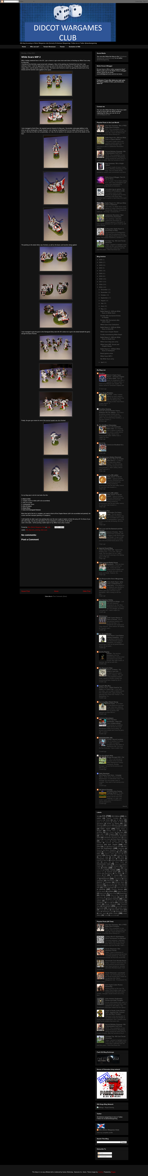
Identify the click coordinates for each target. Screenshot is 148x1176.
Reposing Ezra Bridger (113, 601)
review (102, 895)
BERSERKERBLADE (105, 738)
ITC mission (115, 875)
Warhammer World (121, 911)
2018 (101, 279)
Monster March (119, 882)
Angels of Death (118, 822)
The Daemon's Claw (105, 668)
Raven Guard (113, 893)
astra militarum (119, 825)
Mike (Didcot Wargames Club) (109, 1130)
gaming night (107, 862)
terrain (99, 904)
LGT (113, 877)
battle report (105, 829)
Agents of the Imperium (103, 821)
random (110, 891)
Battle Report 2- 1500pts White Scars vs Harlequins (110, 349)
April (102, 362)
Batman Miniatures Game (109, 827)
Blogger (113, 1172)
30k (98, 816)
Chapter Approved (117, 841)
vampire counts (122, 908)
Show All (125, 806)
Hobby (105, 868)
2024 (101, 262)
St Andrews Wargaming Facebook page (112, 57)
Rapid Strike (103, 893)
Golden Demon (118, 864)
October (103, 295)
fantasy (114, 857)
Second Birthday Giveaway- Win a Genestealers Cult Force (115, 152)
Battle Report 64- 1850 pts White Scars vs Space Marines (115, 138)
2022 (101, 268)
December (104, 289)
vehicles (102, 909)
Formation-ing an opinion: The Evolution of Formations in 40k (115, 190)
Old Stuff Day (111, 886)
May (102, 309)
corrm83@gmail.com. (104, 114)
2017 (101, 281)
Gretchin (109, 653)
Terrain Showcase (49, 46)
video (107, 910)
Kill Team (107, 877)
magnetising (117, 879)
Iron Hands (118, 873)
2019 (101, 276)
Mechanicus (111, 880)
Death (105, 846)
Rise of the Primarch (117, 895)
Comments (103, 1156)
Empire (119, 853)
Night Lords (109, 884)
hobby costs (116, 868)
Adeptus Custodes (112, 818)
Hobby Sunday (110, 870)
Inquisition (99, 873)
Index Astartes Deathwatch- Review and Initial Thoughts (114, 999)
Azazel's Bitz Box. (105, 686)
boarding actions (104, 835)
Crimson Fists (119, 842)
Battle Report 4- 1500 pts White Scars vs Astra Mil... (110, 328)
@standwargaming (103, 59)
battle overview (122, 827)
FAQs (122, 857)
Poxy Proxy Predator (106, 393)
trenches (124, 906)
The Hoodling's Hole (106, 755)
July (102, 303)
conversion (108, 842)
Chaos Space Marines (120, 839)
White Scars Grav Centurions (109, 324)
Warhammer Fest (108, 911)
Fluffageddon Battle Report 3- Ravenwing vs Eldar (114, 229)
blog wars (31, 530)
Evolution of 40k (74, 46)
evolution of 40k (122, 855)
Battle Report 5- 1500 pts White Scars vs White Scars (110, 312)
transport (118, 906)
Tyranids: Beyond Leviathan (115, 739)
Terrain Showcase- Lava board (115, 973)
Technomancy (121, 902)
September (104, 298)
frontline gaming (115, 860)
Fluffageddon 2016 (102, 858)
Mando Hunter (111, 703)
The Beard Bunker (105, 634)
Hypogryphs (110, 564)
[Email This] (55, 527)
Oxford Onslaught (108, 887)
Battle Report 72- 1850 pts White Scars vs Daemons (115, 204)
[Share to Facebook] (61, 527)
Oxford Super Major (122, 887)
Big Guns (110, 394)
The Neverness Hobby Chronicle (110, 457)
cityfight (99, 842)
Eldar (98, 853)
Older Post (86, 591)
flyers (113, 858)
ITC (105, 875)
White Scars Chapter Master (109, 332)
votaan (98, 911)
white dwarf (102, 913)
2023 (101, 265)
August (103, 300)
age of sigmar (118, 820)
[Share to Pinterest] (63, 527)
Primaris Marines (117, 889)
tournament (106, 906)
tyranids (101, 908)
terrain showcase (111, 904)
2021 (101, 270)
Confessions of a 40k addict (108, 475)
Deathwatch (108, 848)
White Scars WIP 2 (106, 356)
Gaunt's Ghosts (119, 862)
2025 (101, 259)
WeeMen (102, 373)
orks (98, 887)
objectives (100, 886)
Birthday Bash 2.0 (112, 830)
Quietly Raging (104, 652)
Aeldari (108, 820)
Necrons (99, 884)
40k (27, 530)
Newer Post (25, 591)
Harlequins (116, 866)
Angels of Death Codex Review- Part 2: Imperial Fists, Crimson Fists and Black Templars (115, 1012)
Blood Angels (123, 834)
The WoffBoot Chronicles (107, 425)
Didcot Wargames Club (112, 850)
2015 (101, 287)
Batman (99, 827)
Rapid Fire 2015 (122, 891)
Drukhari (113, 852)
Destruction (99, 850)
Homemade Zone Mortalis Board (115, 961)
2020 (101, 273)
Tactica (108, 902)
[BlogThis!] (57, 527)
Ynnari (106, 915)
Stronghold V (100, 902)
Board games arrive (106, 353)
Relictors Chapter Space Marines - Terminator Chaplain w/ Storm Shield (115, 376)
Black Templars (110, 832)
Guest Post (106, 866)
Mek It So (102, 443)
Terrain (62, 46)
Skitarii (122, 897)
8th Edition (116, 816)
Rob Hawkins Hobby (106, 600)
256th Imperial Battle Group (108, 562)
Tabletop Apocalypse (106, 718)
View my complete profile (105, 1132)
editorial (121, 852)
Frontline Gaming (105, 409)
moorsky (100, 1172)
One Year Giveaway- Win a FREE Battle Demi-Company (116, 126)
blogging (112, 834)
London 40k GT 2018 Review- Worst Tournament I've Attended (115, 937)
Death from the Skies (115, 846)
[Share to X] (59, 527)
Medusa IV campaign (104, 882)
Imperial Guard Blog (106, 548)
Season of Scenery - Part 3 (115, 532)
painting (37, 530)
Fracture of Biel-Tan (102, 860)
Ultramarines (111, 908)
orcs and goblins (121, 885)
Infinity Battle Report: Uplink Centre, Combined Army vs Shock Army (115, 583)
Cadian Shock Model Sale (106, 550)
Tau (113, 902)
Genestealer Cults (104, 864)
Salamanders (100, 897)
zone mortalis (113, 915)
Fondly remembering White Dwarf (111, 334)
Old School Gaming (105, 789)
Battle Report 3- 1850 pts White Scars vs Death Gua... (110, 338)
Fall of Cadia (103, 857)
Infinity (122, 871)
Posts (101, 1153)
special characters (110, 900)
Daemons (100, 844)
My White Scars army (107, 359)
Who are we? (34, 46)
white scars (44, 530)
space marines (113, 899)
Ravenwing (123, 893)
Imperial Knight (112, 871)
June (102, 306)
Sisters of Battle (111, 897)
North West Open (119, 884)
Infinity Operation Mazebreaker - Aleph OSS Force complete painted (114, 721)
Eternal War (109, 855)
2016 (101, 284)
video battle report (118, 910)
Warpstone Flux (104, 511)
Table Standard (104, 773)
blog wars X (101, 834)
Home (24, 46)
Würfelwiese (103, 616)
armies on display (113, 823)
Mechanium (122, 880)
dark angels (112, 844)
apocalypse (100, 823)
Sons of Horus (101, 899)
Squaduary (120, 901)
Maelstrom (105, 879)
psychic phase (101, 891)
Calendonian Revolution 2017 (112, 837)
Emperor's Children (109, 853)
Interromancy (108, 873)
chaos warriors (105, 841)
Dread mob (106, 852)
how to (123, 870)
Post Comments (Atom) (60, 596)
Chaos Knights (107, 839)
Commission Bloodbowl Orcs (115, 445)
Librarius (118, 877)
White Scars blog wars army (109, 342)
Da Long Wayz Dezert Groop (108, 702)
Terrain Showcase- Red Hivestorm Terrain (112, 949)
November (104, 292)
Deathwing (121, 848)
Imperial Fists (100, 871)
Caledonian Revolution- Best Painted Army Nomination (114, 216)
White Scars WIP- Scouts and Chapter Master (109, 345)
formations (121, 858)
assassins (109, 825)
